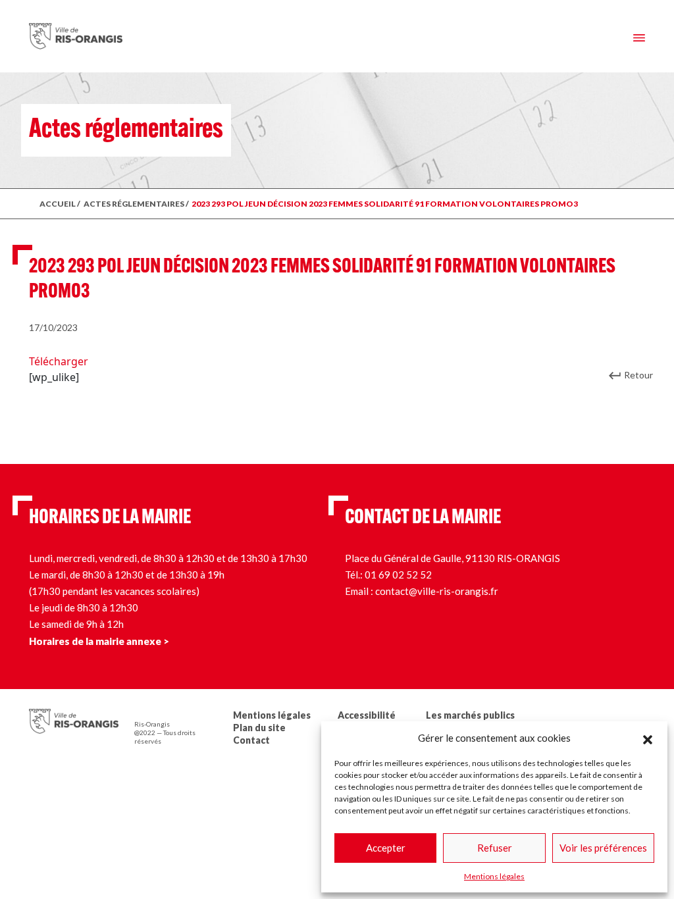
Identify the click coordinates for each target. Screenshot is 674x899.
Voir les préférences (603, 848)
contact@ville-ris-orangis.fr (436, 591)
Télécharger (58, 361)
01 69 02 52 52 (398, 574)
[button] (647, 737)
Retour (638, 374)
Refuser (494, 848)
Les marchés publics (470, 715)
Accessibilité (367, 715)
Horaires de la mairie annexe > (99, 641)
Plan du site (259, 727)
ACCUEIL (57, 204)
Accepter (385, 848)
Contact (251, 740)
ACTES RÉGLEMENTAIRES (134, 204)
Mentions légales (494, 876)
